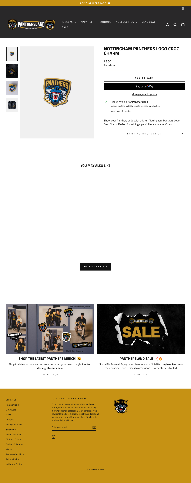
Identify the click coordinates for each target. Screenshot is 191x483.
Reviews (10, 419)
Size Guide (11, 429)
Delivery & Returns (14, 444)
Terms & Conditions (15, 454)
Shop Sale (141, 374)
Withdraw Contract (15, 464)
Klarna (9, 449)
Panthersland (12, 404)
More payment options (144, 94)
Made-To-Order (13, 434)
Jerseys (68, 22)
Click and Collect (13, 439)
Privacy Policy (12, 459)
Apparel (87, 22)
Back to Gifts (97, 266)
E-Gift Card (11, 409)
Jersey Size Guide (14, 424)
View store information (121, 111)
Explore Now (50, 374)
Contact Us (11, 399)
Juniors (106, 22)
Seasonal (149, 22)
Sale (65, 27)
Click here (90, 417)
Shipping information (144, 133)
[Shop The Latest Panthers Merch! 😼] (50, 329)
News (8, 414)
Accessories (125, 22)
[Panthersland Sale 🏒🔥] (141, 329)
